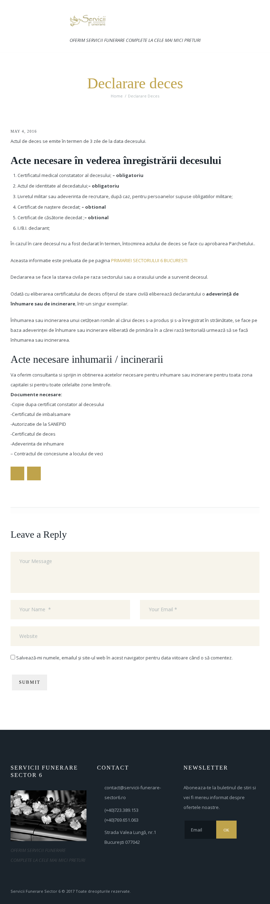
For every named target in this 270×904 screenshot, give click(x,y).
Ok (226, 830)
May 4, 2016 (24, 131)
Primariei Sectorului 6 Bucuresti (149, 260)
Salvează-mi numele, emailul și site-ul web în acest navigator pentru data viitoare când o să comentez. (124, 658)
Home (117, 96)
